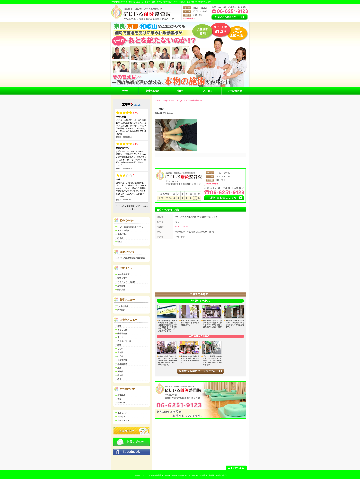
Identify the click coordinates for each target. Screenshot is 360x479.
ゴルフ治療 (122, 360)
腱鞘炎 (120, 371)
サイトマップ (123, 420)
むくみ (120, 356)
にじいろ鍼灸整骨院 (153, 475)
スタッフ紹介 (123, 230)
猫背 (119, 379)
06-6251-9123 (181, 227)
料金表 (180, 90)
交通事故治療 (152, 90)
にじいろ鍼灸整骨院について (130, 226)
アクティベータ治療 (126, 282)
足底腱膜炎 (122, 364)
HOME (125, 90)
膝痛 (119, 367)
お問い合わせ (235, 90)
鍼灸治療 (121, 289)
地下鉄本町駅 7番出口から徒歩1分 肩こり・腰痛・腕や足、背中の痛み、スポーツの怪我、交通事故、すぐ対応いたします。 (164, 2)
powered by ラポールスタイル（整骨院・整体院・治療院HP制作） (203, 475)
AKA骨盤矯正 (123, 274)
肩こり (120, 337)
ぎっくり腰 (122, 330)
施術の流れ (122, 234)
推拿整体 (121, 286)
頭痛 (119, 345)
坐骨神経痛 (122, 333)
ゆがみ (120, 375)
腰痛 (119, 326)
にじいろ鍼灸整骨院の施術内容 (131, 258)
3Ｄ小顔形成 (122, 306)
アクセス (207, 90)
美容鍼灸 (121, 309)
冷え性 (120, 352)
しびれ (120, 349)
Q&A (119, 242)
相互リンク (122, 413)
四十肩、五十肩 (124, 341)
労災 (119, 399)
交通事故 (121, 395)
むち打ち (121, 403)
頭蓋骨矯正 (122, 278)
